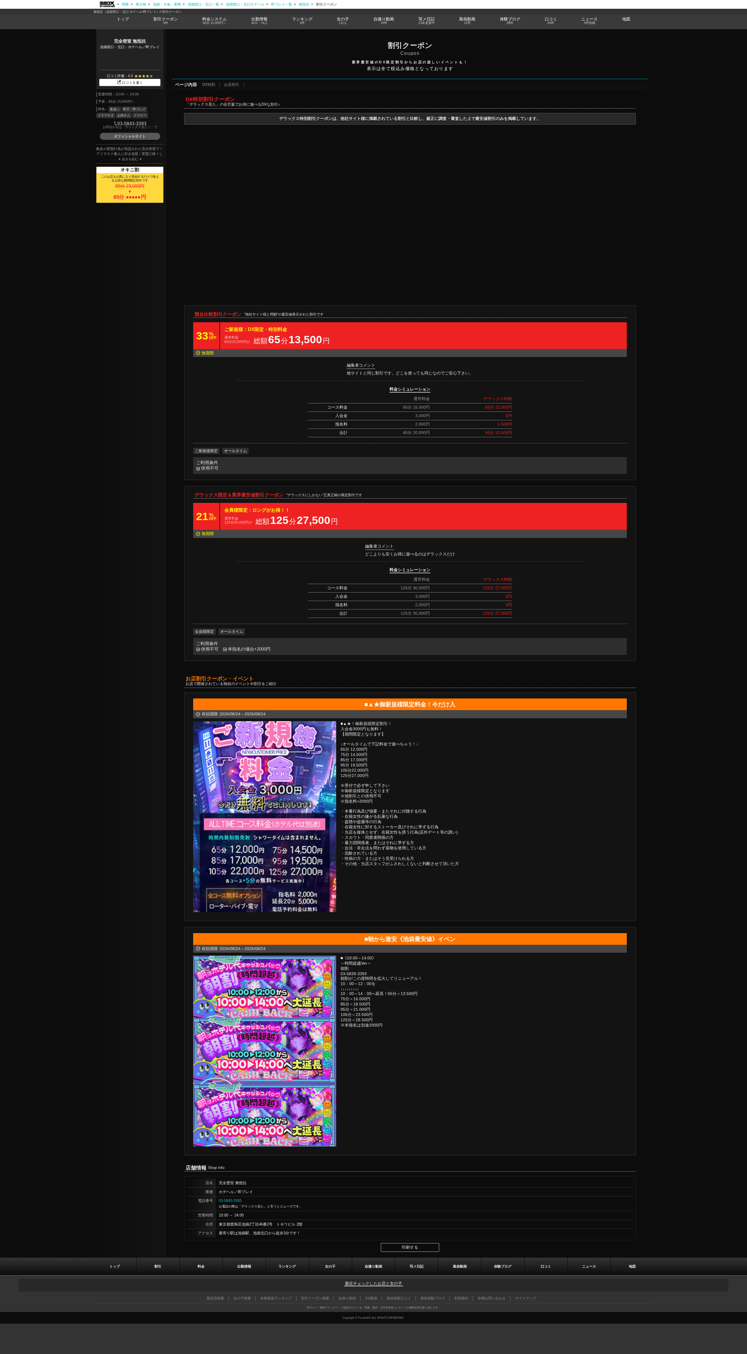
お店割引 (231, 84)
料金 (214, 21)
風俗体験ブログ (432, 1298)
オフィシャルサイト (130, 136)
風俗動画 (467, 21)
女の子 (343, 21)
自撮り (384, 21)
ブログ (510, 21)
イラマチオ (106, 115)
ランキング (302, 21)
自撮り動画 (373, 1266)
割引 (165, 21)
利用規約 (461, 1298)
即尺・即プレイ (134, 109)
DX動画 (371, 1298)
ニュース (589, 21)
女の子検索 (242, 1298)
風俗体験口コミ (399, 1298)
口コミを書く (132, 83)
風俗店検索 (215, 1298)
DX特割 (208, 84)
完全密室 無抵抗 (130, 41)
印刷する (410, 1247)
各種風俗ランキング (276, 1298)
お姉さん (123, 115)
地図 (626, 19)
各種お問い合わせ (492, 1298)
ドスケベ (140, 115)
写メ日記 (417, 1266)
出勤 (259, 21)
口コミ (551, 21)
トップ (123, 19)
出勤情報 (244, 1266)
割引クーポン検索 (315, 1298)
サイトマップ (525, 1298)
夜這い (115, 109)
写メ (426, 21)
